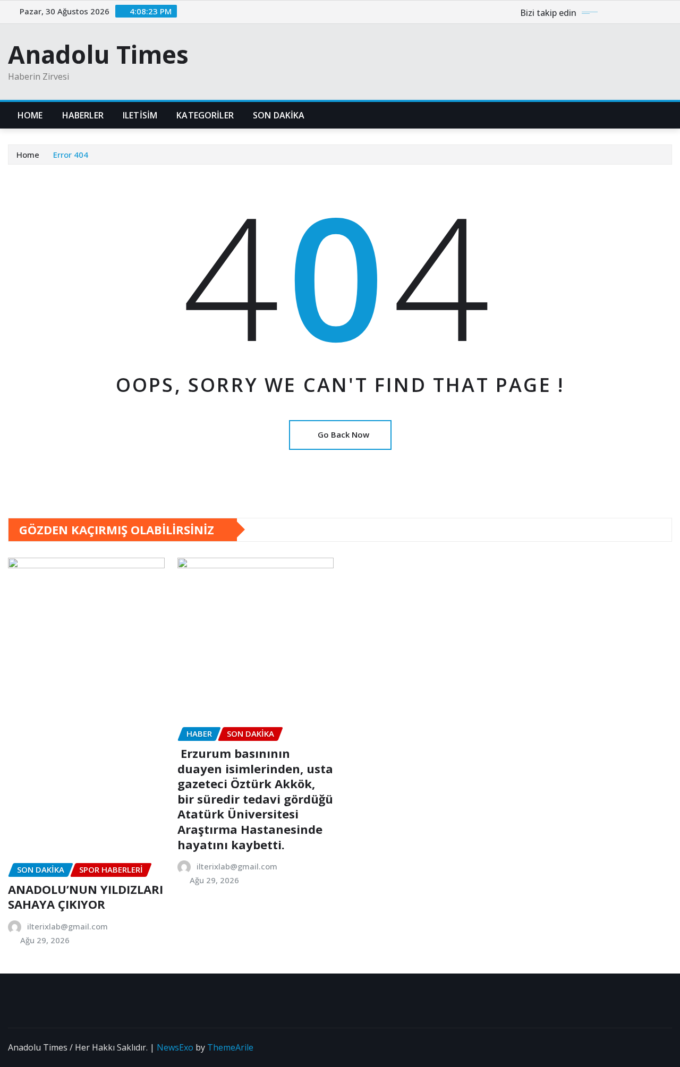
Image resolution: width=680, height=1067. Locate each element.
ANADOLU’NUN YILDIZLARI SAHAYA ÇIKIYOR (85, 896)
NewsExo (175, 1047)
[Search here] (669, 115)
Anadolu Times (98, 54)
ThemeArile (230, 1047)
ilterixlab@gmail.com (67, 926)
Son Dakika (279, 115)
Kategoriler (205, 115)
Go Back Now (343, 434)
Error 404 (70, 154)
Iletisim (140, 115)
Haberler (83, 115)
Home (30, 115)
